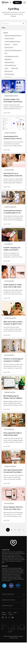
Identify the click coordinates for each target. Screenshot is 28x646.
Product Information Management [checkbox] (13, 50)
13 (19, 530)
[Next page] (23, 530)
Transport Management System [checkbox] (12, 41)
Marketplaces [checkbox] (8, 59)
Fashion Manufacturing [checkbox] (10, 65)
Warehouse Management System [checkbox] (13, 35)
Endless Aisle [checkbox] (14, 68)
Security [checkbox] (15, 44)
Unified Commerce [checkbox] (9, 38)
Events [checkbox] (6, 68)
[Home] (5, 2)
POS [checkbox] (6, 53)
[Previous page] (3, 530)
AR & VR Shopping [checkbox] (9, 74)
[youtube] (13, 617)
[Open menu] (11, 2)
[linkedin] (3, 617)
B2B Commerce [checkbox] (8, 71)
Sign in (17, 2)
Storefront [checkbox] (7, 44)
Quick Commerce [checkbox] (9, 47)
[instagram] (6, 617)
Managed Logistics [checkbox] (9, 62)
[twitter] (9, 617)
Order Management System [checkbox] (11, 56)
